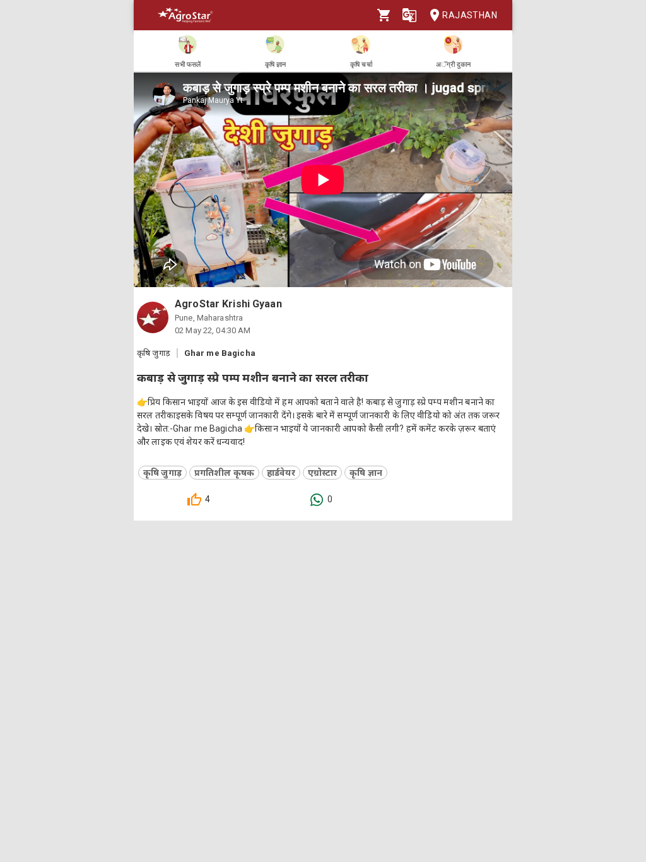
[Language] (409, 15)
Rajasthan (469, 15)
